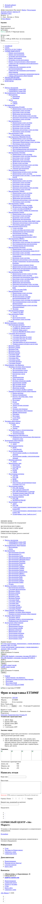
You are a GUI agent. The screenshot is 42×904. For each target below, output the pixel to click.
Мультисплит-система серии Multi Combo (26, 221)
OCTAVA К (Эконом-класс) (22, 326)
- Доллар (9, 17)
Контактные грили (19, 374)
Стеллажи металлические (17, 333)
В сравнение (35, 706)
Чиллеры (15, 309)
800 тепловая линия (19, 384)
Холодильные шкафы (16, 451)
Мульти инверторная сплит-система (24, 116)
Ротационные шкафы (20, 382)
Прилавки (16, 414)
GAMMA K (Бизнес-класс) (21, 328)
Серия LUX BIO (18, 312)
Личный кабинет (10, 5)
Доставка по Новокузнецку (14, 850)
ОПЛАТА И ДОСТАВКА (13, 49)
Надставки (16, 416)
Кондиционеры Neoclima (17, 152)
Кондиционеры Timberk (16, 191)
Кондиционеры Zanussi (16, 212)
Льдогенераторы (14, 442)
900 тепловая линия (19, 386)
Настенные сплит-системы (21, 119)
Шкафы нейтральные (20, 412)
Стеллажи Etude (14, 354)
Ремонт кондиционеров (16, 54)
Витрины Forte (13, 349)
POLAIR (15, 468)
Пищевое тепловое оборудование (20, 367)
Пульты (11, 321)
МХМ (14, 447)
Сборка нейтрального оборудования (21, 76)
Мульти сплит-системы (20, 163)
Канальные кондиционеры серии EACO (26, 251)
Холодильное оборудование (14, 440)
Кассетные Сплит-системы (21, 216)
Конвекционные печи (20, 372)
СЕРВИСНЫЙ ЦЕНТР (12, 51)
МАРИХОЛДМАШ (19, 500)
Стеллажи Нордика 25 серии (22, 337)
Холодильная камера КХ (21, 489)
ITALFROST (17, 467)
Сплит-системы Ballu (20, 289)
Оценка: (3, 798)
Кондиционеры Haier (16, 291)
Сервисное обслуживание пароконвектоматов (24, 74)
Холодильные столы (15, 502)
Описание (4, 715)
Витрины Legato (14, 351)
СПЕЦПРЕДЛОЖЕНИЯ (13, 79)
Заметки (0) (8, 7)
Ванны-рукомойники (20, 395)
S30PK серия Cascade (8, 667)
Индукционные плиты (20, 370)
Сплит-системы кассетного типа (23, 230)
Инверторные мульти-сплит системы (25, 172)
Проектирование (10, 861)
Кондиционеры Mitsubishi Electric (20, 137)
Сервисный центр (11, 853)
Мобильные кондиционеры (22, 114)
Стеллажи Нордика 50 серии (22, 338)
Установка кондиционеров (17, 56)
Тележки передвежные (20, 409)
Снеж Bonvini (17, 449)
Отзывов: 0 (14, 711)
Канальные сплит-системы (21, 110)
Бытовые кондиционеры (21, 147)
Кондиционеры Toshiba (16, 203)
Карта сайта (9, 866)
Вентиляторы (13, 94)
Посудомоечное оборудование (23, 410)
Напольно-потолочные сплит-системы (25, 117)
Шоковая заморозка (15, 460)
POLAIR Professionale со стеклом (23, 491)
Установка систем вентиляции (19, 60)
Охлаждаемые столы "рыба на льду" (25, 514)
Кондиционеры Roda (16, 179)
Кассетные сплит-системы (21, 112)
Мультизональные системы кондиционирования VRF (22, 297)
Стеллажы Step (14, 358)
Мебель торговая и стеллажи (14, 323)
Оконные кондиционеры (21, 168)
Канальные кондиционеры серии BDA (25, 277)
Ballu (14, 425)
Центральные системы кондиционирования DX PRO (23, 234)
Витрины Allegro (14, 346)
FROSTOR (16, 465)
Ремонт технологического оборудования (22, 62)
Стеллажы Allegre (14, 356)
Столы (15, 407)
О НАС (7, 47)
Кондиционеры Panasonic (17, 170)
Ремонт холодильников (16, 53)
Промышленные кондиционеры (23, 231)
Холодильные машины (16, 496)
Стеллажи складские (19, 340)
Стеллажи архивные (19, 335)
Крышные (16, 98)
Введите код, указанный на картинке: (13, 802)
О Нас (7, 886)
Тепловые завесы (14, 423)
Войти (24, 10)
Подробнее (4, 834)
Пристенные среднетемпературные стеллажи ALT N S (24, 483)
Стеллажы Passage (15, 363)
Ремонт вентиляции (15, 58)
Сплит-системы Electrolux (21, 270)
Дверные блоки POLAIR (21, 495)
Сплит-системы (18, 228)
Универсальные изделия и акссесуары (25, 344)
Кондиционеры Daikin (16, 314)
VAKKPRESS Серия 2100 (17, 89)
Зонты (11, 100)
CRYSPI (15, 475)
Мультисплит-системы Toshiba (23, 207)
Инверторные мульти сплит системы (25, 267)
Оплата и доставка (11, 884)
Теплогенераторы (18, 433)
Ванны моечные (18, 393)
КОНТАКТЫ (9, 81)
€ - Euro (3, 17)
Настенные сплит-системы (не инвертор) (26, 242)
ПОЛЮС (15, 481)
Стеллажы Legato (14, 360)
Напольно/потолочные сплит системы (25, 165)
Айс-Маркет (5, 893)
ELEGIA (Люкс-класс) (20, 330)
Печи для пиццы (18, 379)
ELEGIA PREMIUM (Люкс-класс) (24, 331)
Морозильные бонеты (16, 446)
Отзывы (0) (23, 715)
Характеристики (13, 715)
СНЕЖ (15, 472)
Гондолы (15, 419)
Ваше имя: (4, 777)
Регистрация (31, 10)
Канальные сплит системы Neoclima (25, 156)
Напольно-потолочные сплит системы (25, 260)
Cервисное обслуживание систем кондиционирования (20, 68)
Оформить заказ (6, 13)
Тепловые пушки (18, 432)
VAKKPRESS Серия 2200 (17, 91)
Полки (15, 402)
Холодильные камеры (16, 486)
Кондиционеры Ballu (16, 272)
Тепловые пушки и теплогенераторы (21, 430)
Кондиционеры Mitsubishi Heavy (19, 145)
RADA (15, 102)
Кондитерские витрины (16, 324)
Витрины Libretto (14, 347)
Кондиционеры (10, 105)
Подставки (16, 400)
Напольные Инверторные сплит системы (26, 142)
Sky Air (15, 316)
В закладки (27, 706)
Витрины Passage (14, 353)
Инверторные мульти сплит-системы (25, 274)
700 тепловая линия (19, 368)
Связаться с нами (10, 852)
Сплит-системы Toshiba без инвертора (25, 210)
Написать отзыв (25, 711)
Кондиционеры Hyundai (17, 107)
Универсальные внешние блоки (23, 265)
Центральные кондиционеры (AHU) (25, 237)
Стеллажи (16, 403)
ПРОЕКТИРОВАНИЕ (12, 77)
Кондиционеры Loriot (16, 133)
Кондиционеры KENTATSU (18, 226)
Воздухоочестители (19, 317)
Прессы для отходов (11, 87)
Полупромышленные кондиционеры (25, 149)
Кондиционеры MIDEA (16, 238)
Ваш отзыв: (4, 780)
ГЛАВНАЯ (8, 46)
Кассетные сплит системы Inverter (24, 140)
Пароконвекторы (18, 377)
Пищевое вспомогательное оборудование (22, 391)
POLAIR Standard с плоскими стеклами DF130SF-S (18, 658)
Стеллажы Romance (15, 361)
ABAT (15, 444)
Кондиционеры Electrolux (17, 247)
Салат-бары (16, 417)
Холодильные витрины (16, 474)
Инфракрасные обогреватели (18, 435)
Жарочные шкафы (19, 388)
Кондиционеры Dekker (16, 310)
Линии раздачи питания (21, 405)
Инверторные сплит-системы (22, 109)
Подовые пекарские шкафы (22, 381)
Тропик (15, 428)
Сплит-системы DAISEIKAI (22, 209)
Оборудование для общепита (14, 365)
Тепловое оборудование (13, 421)
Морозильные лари (15, 463)
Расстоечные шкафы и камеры (23, 389)
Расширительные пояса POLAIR (23, 493)
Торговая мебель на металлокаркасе (24, 342)
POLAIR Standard (18, 488)
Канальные (16, 96)
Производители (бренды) (13, 863)
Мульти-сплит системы (20, 240)
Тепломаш (16, 426)
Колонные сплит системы (21, 159)
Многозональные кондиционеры (23, 151)
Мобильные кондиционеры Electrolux (25, 268)
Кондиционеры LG (15, 121)
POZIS (15, 470)
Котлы (15, 375)
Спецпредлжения (10, 865)
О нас (6, 848)
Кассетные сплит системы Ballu (23, 279)
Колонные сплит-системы (21, 128)
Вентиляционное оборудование (15, 93)
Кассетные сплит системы (21, 158)
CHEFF (15, 103)
